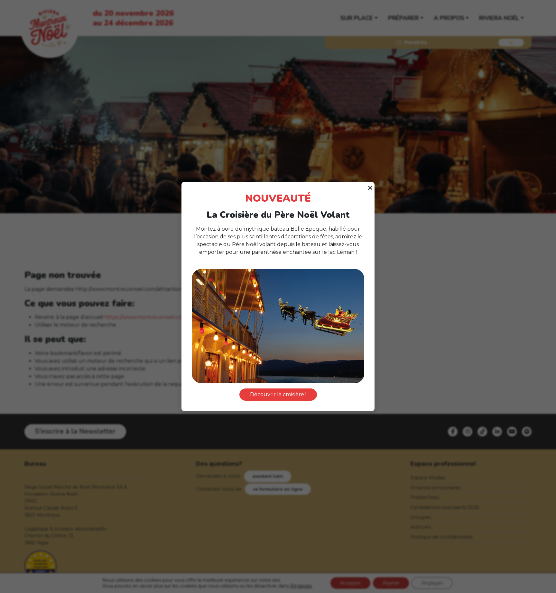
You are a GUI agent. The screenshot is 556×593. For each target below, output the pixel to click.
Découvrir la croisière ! (278, 394)
